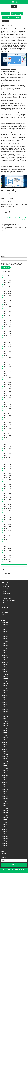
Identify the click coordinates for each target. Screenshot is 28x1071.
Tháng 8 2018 (7, 389)
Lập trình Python (6, 593)
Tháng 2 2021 (7, 338)
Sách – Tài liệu (5, 612)
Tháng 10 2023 (7, 293)
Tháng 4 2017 (7, 406)
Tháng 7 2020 (7, 353)
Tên (2, 247)
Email (2, 251)
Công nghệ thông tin (16, 14)
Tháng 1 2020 (7, 366)
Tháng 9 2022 (7, 302)
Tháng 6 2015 (7, 448)
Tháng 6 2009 (7, 553)
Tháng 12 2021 (7, 315)
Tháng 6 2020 (7, 355)
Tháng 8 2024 (7, 284)
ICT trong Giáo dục (7, 586)
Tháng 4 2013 (7, 495)
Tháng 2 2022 (7, 311)
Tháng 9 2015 (7, 442)
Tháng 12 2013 (7, 477)
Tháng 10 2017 (7, 402)
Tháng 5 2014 (7, 468)
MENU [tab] (14, 6)
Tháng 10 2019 (7, 371)
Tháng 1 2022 (7, 313)
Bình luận (3, 230)
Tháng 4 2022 (7, 309)
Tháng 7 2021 (7, 327)
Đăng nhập (7, 573)
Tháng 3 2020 (7, 362)
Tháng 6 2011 (7, 539)
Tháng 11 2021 (7, 318)
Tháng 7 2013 (7, 488)
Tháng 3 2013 (7, 497)
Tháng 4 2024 (7, 287)
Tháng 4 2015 (7, 453)
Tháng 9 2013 (7, 484)
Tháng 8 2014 (7, 462)
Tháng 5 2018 (7, 391)
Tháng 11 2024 (7, 280)
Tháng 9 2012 (7, 511)
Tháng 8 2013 (7, 486)
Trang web (3, 256)
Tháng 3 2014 (7, 473)
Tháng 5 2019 (7, 373)
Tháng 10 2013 (7, 482)
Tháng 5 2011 (7, 542)
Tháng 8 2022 (7, 304)
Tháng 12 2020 (7, 342)
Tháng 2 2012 (7, 524)
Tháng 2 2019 (7, 380)
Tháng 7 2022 (7, 307)
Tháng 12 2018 (7, 382)
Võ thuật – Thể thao (6, 616)
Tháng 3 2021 (7, 335)
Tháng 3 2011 (7, 546)
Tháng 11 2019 (7, 369)
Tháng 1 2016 (7, 433)
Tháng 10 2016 (7, 420)
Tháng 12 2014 (7, 457)
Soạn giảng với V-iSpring (8, 588)
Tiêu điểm (4, 614)
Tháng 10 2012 (7, 508)
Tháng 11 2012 (7, 506)
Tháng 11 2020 (7, 344)
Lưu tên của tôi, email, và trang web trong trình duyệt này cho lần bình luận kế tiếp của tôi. (12, 263)
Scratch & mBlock (7, 595)
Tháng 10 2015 (7, 440)
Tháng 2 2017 (7, 411)
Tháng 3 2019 (7, 378)
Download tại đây (5, 215)
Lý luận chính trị (5, 609)
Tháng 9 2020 (7, 349)
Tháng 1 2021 (7, 340)
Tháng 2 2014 (7, 475)
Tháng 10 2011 (7, 531)
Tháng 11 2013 (7, 480)
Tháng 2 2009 (7, 559)
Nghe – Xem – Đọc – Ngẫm (9, 600)
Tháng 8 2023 (7, 298)
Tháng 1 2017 (7, 413)
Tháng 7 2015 (7, 446)
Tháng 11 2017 (7, 400)
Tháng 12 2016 (7, 415)
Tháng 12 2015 (7, 435)
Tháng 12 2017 (7, 397)
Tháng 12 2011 (7, 526)
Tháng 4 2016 (7, 429)
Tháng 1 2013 (7, 502)
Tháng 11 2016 (7, 417)
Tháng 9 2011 (7, 533)
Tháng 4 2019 (7, 375)
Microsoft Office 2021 (6, 218)
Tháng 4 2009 (7, 557)
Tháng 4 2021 (7, 333)
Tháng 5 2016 (7, 426)
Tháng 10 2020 (7, 346)
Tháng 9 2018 (7, 386)
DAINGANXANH (5, 14)
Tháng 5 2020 (7, 358)
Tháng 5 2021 (7, 331)
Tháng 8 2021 (7, 324)
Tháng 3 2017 (7, 409)
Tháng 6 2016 (7, 424)
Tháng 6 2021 (7, 329)
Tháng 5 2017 (7, 404)
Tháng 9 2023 (7, 295)
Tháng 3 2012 (7, 522)
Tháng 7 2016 (7, 422)
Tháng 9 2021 (7, 322)
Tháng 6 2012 (7, 515)
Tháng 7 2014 (7, 464)
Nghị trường (4, 611)
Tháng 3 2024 (7, 289)
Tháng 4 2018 (7, 393)
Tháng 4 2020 (7, 360)
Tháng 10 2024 (7, 282)
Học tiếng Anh (5, 607)
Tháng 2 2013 (7, 499)
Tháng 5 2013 (7, 493)
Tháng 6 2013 (7, 491)
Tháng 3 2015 (7, 455)
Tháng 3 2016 (7, 431)
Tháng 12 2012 (7, 504)
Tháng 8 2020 (7, 351)
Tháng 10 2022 (7, 300)
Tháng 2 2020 (7, 364)
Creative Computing (6, 590)
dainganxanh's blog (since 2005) (11, 17)
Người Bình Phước (7, 602)
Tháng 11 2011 (7, 528)
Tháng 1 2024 (7, 291)
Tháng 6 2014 (7, 466)
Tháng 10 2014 (7, 460)
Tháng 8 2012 (7, 513)
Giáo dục (4, 605)
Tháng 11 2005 (7, 562)
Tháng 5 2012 (7, 517)
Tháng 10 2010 (7, 548)
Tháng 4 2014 (7, 471)
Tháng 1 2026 (7, 276)
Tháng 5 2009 (7, 555)
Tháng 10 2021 (7, 320)
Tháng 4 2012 (7, 519)
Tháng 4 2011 (7, 544)
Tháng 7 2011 (7, 537)
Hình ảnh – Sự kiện (7, 598)
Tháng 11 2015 (7, 437)
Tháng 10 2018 (7, 384)
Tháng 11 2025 (7, 278)
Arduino (4, 591)
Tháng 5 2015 (7, 451)
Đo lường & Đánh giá (6, 604)
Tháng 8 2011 (7, 535)
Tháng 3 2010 (7, 550)
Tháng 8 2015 (7, 444)
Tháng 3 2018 (7, 395)
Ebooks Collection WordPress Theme (13, 869)
